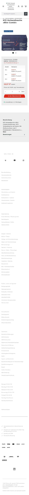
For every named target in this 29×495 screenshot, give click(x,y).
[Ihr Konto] (18, 6)
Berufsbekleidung (5, 172)
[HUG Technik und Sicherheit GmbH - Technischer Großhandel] (10, 6)
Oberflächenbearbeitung (7, 253)
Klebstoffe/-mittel (5, 294)
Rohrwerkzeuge (5, 244)
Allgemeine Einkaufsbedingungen (10, 342)
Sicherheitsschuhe (6, 177)
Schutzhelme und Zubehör (8, 192)
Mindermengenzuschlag (7, 319)
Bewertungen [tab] (7, 134)
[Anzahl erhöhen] (19, 91)
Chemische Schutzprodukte (8, 300)
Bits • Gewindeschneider (7, 266)
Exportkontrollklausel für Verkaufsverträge (12, 361)
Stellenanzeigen (5, 409)
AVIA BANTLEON (5, 297)
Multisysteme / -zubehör (7, 197)
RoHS (2, 356)
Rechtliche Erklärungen (7, 334)
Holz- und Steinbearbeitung (8, 255)
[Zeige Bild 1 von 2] (13, 52)
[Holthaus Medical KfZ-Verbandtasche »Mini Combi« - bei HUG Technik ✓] (14, 43)
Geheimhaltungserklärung (8, 348)
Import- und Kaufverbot (7, 358)
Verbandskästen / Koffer (7, 222)
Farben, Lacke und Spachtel (8, 283)
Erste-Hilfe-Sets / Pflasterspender (10, 216)
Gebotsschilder (5, 224)
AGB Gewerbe (5, 337)
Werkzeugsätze (5, 272)
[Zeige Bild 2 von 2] (15, 52)
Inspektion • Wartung (6, 261)
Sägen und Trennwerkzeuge (8, 242)
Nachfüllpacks (5, 219)
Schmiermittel (5, 302)
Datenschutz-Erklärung (7, 345)
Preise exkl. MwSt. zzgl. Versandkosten (14, 87)
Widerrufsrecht (5, 317)
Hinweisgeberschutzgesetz (8, 353)
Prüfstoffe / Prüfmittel (7, 291)
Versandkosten (5, 311)
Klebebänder (4, 180)
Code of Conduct (5, 369)
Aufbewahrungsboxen (7, 203)
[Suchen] (26, 14)
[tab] (14, 125)
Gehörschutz (5, 206)
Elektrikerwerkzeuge (6, 258)
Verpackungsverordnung (7, 375)
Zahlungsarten (5, 314)
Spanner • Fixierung (6, 247)
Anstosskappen (5, 189)
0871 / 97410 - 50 (8, 154)
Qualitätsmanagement (7, 364)
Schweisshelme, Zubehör (7, 200)
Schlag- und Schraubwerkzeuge (9, 239)
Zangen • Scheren (6, 233)
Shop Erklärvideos (6, 322)
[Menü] (3, 6)
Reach (3, 367)
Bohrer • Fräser (5, 236)
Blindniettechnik (5, 269)
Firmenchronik (5, 350)
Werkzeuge (5, 231)
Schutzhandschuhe (6, 175)
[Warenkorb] (26, 6)
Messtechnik (4, 263)
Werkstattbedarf (5, 274)
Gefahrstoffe (6, 281)
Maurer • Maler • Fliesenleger (9, 250)
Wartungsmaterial (6, 289)
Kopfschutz (5, 186)
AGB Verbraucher (6, 339)
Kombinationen (5, 195)
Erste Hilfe (5, 211)
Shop (3, 169)
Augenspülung (5, 214)
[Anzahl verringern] (5, 91)
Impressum (4, 331)
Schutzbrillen (6, 208)
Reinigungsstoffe (5, 286)
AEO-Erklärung (5, 372)
